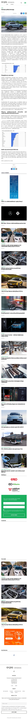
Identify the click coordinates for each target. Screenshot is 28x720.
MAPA (16, 685)
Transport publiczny (4, 356)
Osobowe (2, 425)
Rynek (6, 425)
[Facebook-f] (14, 655)
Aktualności (3, 243)
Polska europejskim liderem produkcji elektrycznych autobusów (14, 358)
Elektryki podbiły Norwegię (7, 9)
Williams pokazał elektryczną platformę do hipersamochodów (11, 269)
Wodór (16, 692)
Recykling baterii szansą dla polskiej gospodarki (13, 313)
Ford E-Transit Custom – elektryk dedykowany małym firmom (12, 335)
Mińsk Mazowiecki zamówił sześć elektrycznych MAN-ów (13, 471)
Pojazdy (11, 691)
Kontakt (12, 4)
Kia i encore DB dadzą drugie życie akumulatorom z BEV (13, 404)
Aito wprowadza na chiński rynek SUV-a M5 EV (12, 427)
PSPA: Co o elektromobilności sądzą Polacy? (12, 201)
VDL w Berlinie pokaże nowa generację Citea (12, 449)
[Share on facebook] (21, 13)
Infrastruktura (18, 691)
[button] (25, 2)
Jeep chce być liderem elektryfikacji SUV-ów (12, 291)
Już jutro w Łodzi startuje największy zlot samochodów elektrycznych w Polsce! (11, 246)
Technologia (3, 266)
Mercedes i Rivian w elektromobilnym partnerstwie (13, 223)
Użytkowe (2, 333)
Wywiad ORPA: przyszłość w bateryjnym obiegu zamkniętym (12, 381)
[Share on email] (26, 13)
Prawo (12, 692)
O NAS (7, 4)
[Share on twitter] (23, 13)
